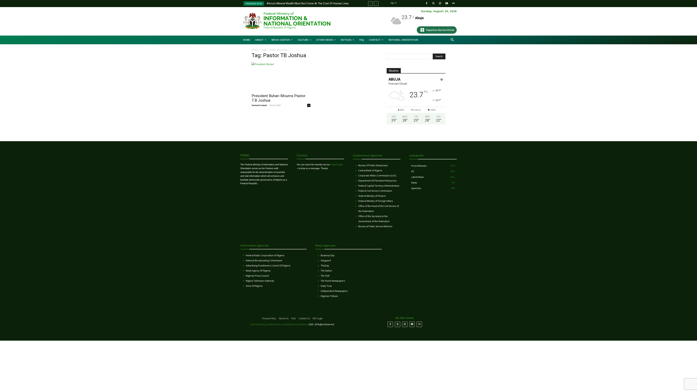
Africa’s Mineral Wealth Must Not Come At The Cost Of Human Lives (308, 3)
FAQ (293, 318)
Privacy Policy (269, 318)
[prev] (370, 3)
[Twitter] (433, 3)
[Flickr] (453, 3)
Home (255, 49)
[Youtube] (447, 3)
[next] (376, 3)
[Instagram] (440, 3)
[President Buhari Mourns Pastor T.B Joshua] (281, 76)
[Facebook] (426, 3)
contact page (336, 164)
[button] (452, 40)
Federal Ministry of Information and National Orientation (279, 324)
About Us (283, 318)
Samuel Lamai (259, 105)
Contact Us (304, 318)
